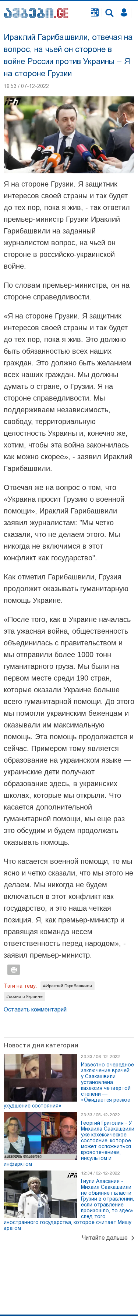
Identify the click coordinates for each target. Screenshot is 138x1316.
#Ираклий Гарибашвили (67, 985)
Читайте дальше (105, 1238)
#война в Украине (24, 996)
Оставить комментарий (35, 1009)
